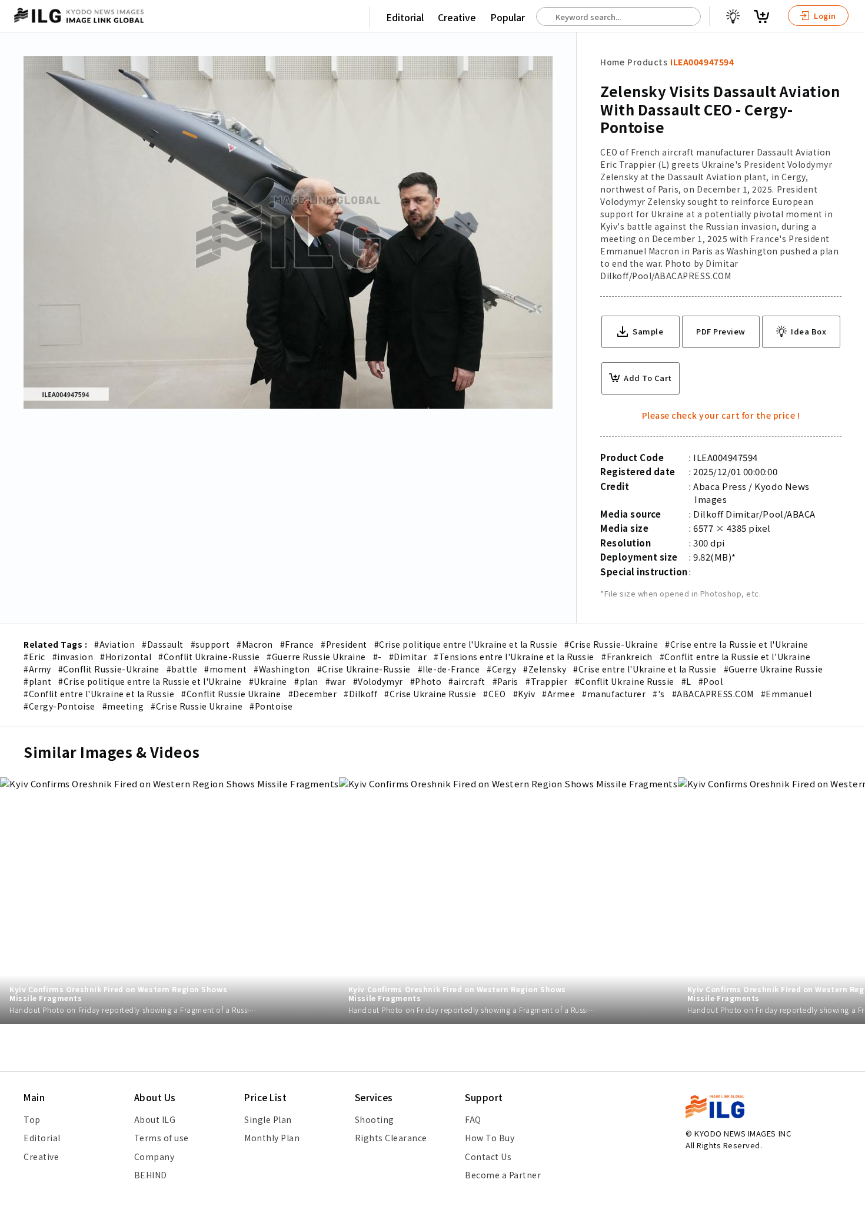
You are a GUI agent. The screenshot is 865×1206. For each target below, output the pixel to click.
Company (154, 1156)
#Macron (255, 644)
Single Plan (268, 1119)
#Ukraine (268, 681)
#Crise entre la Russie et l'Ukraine (736, 644)
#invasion (73, 656)
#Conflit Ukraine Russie (624, 681)
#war (335, 681)
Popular (507, 17)
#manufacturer (614, 694)
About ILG (155, 1119)
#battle (182, 669)
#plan (306, 681)
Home (612, 62)
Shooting (374, 1119)
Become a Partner (503, 1175)
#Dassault (163, 644)
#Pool (710, 681)
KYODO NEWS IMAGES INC (742, 1133)
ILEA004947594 (702, 62)
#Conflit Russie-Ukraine (108, 669)
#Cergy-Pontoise (59, 706)
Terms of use (161, 1138)
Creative (457, 17)
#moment (225, 669)
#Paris (505, 681)
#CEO (494, 694)
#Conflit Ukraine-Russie (209, 656)
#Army (37, 669)
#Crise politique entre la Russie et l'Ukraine (150, 681)
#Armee (558, 694)
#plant (37, 681)
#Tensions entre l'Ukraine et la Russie (514, 656)
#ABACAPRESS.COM (713, 694)
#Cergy (501, 669)
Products (647, 62)
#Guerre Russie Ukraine (316, 656)
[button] (850, 603)
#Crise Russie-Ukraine (611, 644)
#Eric (34, 656)
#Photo (425, 681)
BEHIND (150, 1175)
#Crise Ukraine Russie (430, 694)
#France (297, 644)
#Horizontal (125, 656)
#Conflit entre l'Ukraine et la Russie (99, 694)
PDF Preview (721, 331)
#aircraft (466, 681)
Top (32, 1119)
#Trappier (546, 681)
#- (377, 656)
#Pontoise (271, 706)
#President (344, 644)
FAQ (473, 1119)
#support (210, 644)
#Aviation (114, 644)
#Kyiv (524, 694)
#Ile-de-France (449, 669)
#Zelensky (544, 669)
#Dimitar (408, 656)
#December (312, 694)
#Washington (282, 669)
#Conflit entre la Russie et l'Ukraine (735, 656)
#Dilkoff (360, 694)
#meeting (123, 706)
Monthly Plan (272, 1138)
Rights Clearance (391, 1138)
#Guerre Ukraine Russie (773, 669)
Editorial (405, 17)
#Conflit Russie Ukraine (231, 694)
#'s (659, 694)
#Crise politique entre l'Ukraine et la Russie (466, 644)
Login (824, 15)
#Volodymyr (378, 681)
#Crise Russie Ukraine (196, 706)
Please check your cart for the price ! (721, 415)
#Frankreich (627, 656)
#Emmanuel (786, 694)
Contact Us (488, 1156)
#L (686, 681)
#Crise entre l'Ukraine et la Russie (644, 669)
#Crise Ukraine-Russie (364, 669)
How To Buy (489, 1138)
